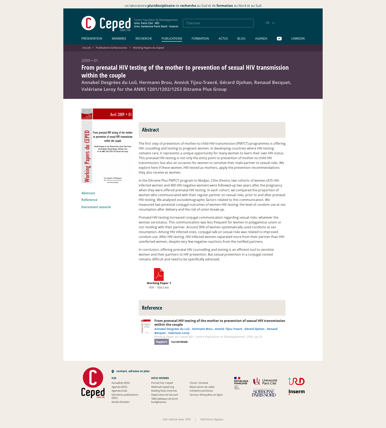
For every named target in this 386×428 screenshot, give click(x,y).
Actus (223, 38)
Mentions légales (211, 419)
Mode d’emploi (120, 402)
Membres (119, 38)
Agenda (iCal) (119, 390)
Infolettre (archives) (201, 390)
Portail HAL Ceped (162, 383)
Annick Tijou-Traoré (228, 329)
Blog (241, 38)
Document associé (96, 207)
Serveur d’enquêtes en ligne (206, 394)
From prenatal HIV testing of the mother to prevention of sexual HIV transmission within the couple (219, 322)
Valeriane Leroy (179, 333)
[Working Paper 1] (158, 274)
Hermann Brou (202, 329)
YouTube (279, 38)
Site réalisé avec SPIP (177, 419)
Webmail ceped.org (162, 387)
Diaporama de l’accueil (164, 394)
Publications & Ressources (111, 47)
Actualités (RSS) (121, 383)
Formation (200, 38)
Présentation (91, 38)
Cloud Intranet (199, 383)
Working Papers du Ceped (148, 47)
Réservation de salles (202, 387)
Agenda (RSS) (119, 387)
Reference (89, 200)
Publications (172, 38)
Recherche (144, 38)
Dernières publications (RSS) (125, 396)
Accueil (86, 47)
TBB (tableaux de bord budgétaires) (164, 400)
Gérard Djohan (254, 329)
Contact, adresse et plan (133, 371)
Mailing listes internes (164, 390)
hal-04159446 (179, 342)
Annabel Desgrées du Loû (172, 329)
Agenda (261, 38)
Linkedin (298, 38)
